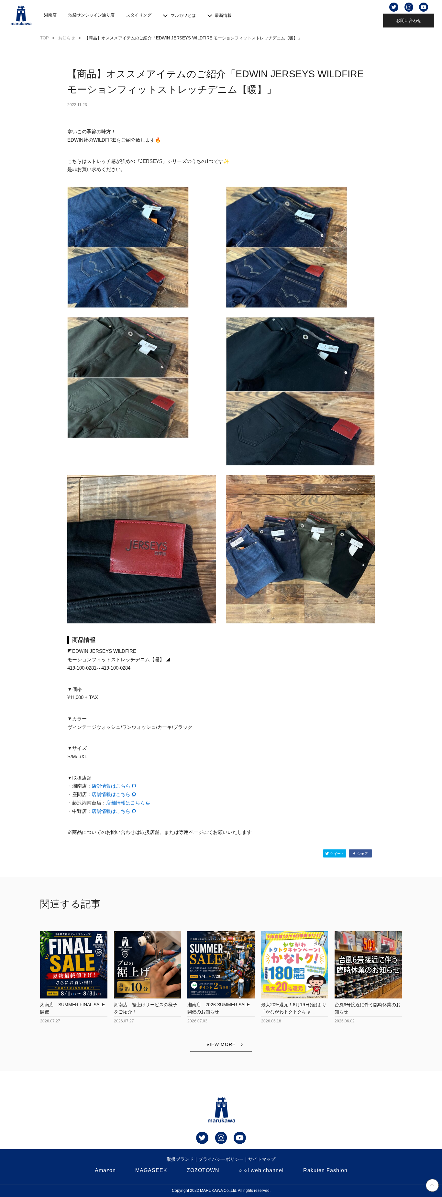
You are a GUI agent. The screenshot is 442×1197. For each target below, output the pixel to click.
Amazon (105, 1170)
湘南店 (50, 15)
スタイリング (138, 15)
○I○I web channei (261, 1170)
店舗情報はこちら (111, 786)
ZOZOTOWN (203, 1170)
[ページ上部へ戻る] (432, 1186)
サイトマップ (261, 1159)
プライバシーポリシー (221, 1159)
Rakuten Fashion (325, 1170)
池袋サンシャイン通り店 (91, 15)
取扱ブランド (180, 1159)
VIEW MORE (221, 1044)
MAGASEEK (151, 1170)
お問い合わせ (408, 20)
